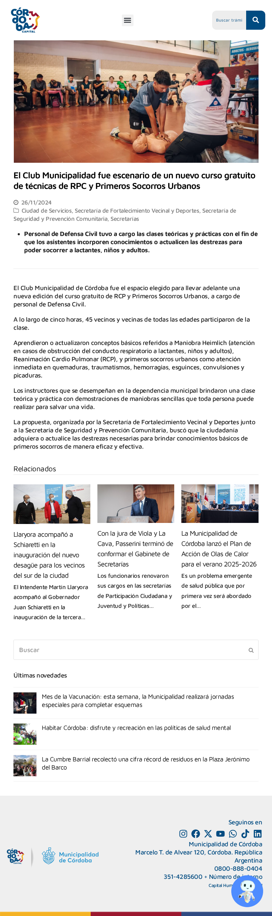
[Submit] (251, 649)
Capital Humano (224, 885)
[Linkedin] (257, 834)
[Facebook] (195, 834)
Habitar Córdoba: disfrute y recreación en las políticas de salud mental (136, 727)
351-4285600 (183, 876)
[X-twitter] (208, 834)
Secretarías (124, 218)
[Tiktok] (245, 834)
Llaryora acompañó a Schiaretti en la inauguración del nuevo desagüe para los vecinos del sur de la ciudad (49, 554)
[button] (128, 20)
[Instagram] (183, 834)
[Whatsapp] (233, 834)
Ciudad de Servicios (47, 210)
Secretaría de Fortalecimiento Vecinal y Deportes (137, 210)
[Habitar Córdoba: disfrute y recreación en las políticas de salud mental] (24, 734)
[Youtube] (220, 834)
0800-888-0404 (238, 868)
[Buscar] (135, 650)
